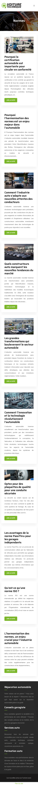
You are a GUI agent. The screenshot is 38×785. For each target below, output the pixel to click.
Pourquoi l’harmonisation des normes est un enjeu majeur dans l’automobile (16, 121)
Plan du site (19, 783)
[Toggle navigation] (34, 5)
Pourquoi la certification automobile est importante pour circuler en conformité (17, 63)
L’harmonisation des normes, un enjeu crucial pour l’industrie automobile (18, 638)
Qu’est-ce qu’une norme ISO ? (14, 589)
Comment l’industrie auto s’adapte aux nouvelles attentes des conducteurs (18, 197)
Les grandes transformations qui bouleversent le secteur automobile (18, 343)
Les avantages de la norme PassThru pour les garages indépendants (17, 537)
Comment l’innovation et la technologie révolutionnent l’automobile (18, 417)
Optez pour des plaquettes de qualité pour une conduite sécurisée (17, 488)
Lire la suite (11, 100)
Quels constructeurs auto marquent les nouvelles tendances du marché (18, 268)
